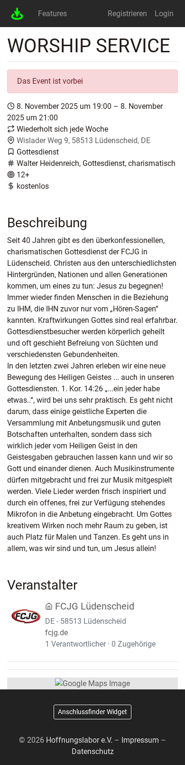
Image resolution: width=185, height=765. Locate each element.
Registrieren (127, 13)
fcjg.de (56, 632)
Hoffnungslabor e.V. (79, 740)
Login (164, 13)
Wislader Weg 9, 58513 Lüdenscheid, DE (83, 140)
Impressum (140, 740)
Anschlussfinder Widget (92, 712)
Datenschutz (93, 751)
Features (52, 13)
